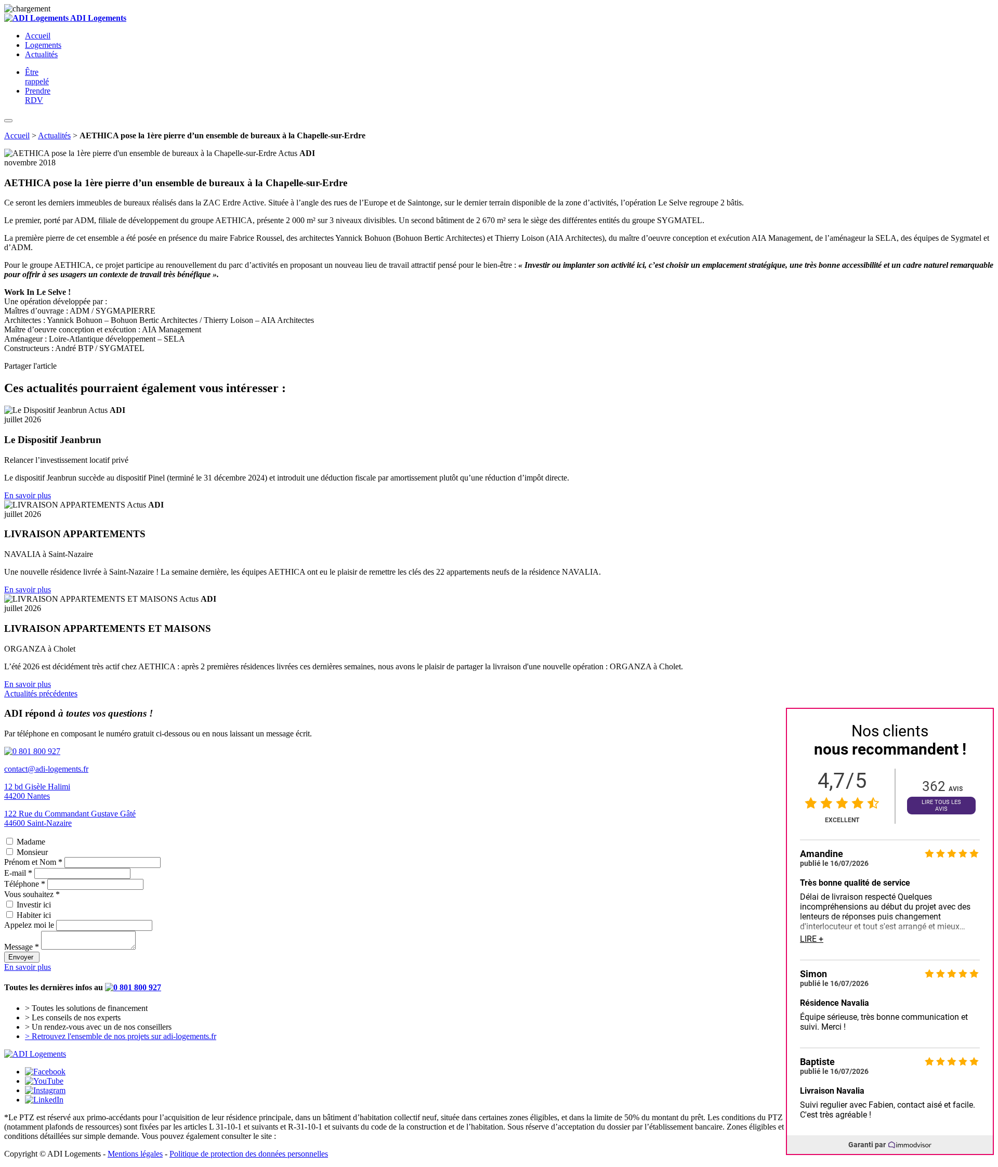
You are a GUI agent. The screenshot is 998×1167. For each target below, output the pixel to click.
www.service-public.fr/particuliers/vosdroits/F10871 (363, 1136)
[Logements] (35, 1053)
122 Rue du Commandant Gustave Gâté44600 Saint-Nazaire (70, 818)
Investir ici (34, 904)
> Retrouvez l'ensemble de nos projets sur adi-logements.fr (120, 1036)
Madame (31, 841)
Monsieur (32, 852)
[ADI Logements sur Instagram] (45, 1090)
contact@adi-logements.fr (46, 768)
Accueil (37, 35)
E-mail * (18, 872)
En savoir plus (27, 495)
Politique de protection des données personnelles (248, 1153)
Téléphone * (24, 883)
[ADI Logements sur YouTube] (44, 1081)
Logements (43, 45)
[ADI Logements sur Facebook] (45, 1071)
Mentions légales (135, 1153)
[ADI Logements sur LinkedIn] (44, 1099)
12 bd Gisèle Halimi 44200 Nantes (37, 791)
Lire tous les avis (941, 805)
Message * (21, 946)
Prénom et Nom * (33, 862)
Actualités (41, 54)
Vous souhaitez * (32, 894)
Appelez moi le (29, 924)
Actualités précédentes (40, 693)
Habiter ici (34, 915)
